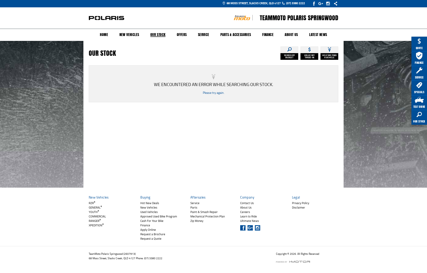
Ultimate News (249, 221)
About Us (291, 34)
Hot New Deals (149, 203)
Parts (193, 207)
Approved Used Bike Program (158, 216)
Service (203, 34)
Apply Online (148, 229)
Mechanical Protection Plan (207, 216)
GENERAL (95, 207)
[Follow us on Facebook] (314, 3)
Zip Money (196, 221)
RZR (92, 203)
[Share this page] (334, 3)
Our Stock (158, 35)
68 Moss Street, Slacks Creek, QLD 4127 (254, 3)
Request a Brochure (152, 234)
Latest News (318, 34)
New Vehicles (129, 34)
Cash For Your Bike (151, 221)
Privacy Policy (300, 203)
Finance (268, 34)
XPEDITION (96, 225)
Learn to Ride (248, 216)
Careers (245, 212)
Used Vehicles (149, 212)
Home (104, 34)
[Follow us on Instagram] (329, 3)
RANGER (95, 221)
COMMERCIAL (97, 216)
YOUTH (94, 212)
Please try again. (213, 92)
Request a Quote (150, 238)
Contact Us (247, 203)
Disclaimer (298, 207)
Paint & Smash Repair (204, 212)
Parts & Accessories (235, 34)
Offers (182, 34)
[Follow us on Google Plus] (321, 3)
